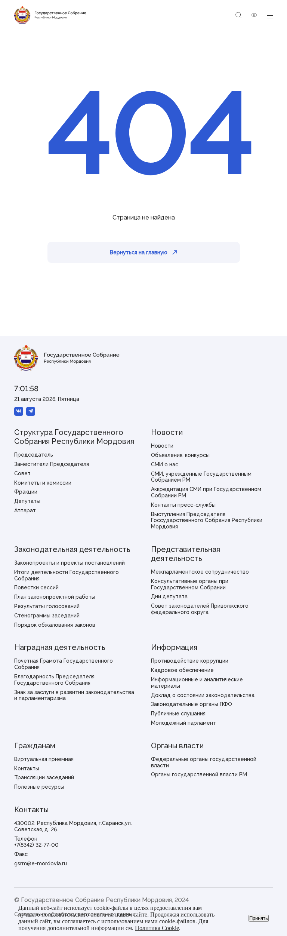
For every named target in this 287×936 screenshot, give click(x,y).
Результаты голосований (47, 606)
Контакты (26, 768)
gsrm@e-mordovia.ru (40, 863)
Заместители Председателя (51, 464)
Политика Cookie (157, 928)
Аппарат (25, 510)
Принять (258, 918)
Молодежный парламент (183, 723)
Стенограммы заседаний (47, 616)
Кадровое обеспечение (182, 670)
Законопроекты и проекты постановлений (69, 563)
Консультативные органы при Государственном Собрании (189, 584)
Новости (167, 432)
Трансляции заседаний (44, 777)
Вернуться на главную (138, 252)
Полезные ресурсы (39, 787)
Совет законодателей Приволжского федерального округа (200, 609)
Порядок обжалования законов (54, 625)
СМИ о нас (164, 464)
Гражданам (34, 745)
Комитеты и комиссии (42, 483)
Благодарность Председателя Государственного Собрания (54, 679)
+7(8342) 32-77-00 (36, 845)
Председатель (33, 455)
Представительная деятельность (185, 554)
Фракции (25, 492)
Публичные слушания (178, 713)
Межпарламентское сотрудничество (200, 572)
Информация (174, 647)
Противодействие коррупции (189, 661)
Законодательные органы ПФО (191, 704)
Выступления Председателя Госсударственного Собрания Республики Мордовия (206, 520)
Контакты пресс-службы (183, 505)
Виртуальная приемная (44, 759)
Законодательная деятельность (72, 549)
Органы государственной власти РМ (199, 774)
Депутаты (27, 501)
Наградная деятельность (59, 647)
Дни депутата (169, 596)
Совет (22, 473)
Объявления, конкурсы (180, 455)
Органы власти (177, 745)
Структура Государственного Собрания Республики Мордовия (74, 437)
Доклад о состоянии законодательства (202, 695)
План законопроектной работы (54, 597)
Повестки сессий (36, 587)
